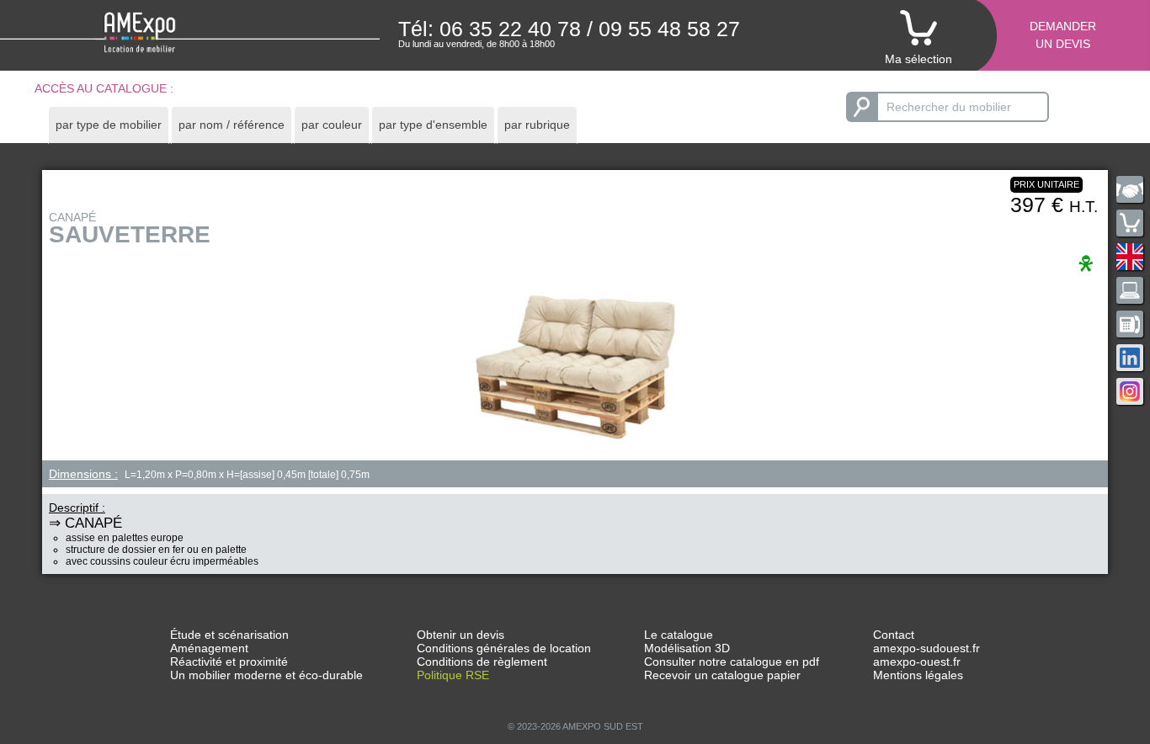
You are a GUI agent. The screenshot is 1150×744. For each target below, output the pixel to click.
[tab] (108, 125)
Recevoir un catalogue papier (722, 675)
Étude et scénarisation (229, 634)
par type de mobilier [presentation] (109, 124)
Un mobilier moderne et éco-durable (266, 675)
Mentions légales (918, 675)
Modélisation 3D (687, 648)
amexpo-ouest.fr (917, 661)
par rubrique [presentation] (537, 124)
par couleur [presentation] (331, 124)
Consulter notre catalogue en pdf (731, 661)
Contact (893, 634)
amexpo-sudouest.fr (926, 648)
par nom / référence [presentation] (231, 124)
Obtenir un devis (460, 634)
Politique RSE (453, 675)
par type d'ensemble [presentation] (433, 124)
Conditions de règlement (482, 661)
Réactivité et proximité (229, 661)
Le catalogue (678, 634)
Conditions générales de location (504, 648)
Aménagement (209, 648)
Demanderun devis (1063, 34)
